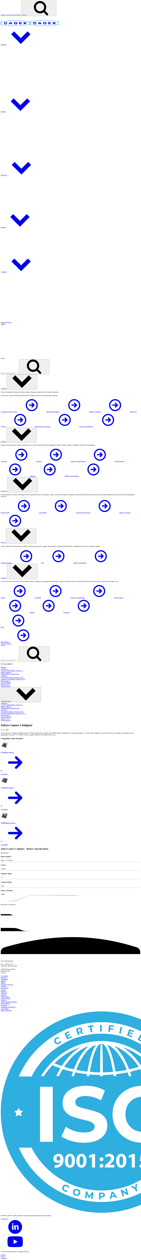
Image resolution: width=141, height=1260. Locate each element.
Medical (3, 981)
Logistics (3, 986)
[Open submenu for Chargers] (7, 676)
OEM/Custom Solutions (71, 476)
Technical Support (6, 563)
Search (24, 15)
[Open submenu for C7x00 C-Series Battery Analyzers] (23, 705)
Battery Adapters (6, 672)
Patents (32, 612)
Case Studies (42, 512)
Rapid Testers (5, 681)
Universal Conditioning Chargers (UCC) (13, 679)
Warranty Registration (79, 563)
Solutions (3, 44)
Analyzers (4, 461)
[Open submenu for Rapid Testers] (10, 681)
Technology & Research (83, 512)
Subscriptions (17, 15)
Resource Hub (5, 512)
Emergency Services (7, 984)
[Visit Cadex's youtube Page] (15, 1248)
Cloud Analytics (6, 686)
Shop (11, 15)
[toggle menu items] (7, 978)
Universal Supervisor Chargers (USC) (12, 677)
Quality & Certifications (77, 598)
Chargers (39, 461)
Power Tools (4, 988)
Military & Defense (95, 412)
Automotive (4, 979)
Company (4, 272)
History (3, 598)
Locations (66, 612)
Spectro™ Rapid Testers (78, 461)
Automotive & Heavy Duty (9, 412)
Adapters (32, 476)
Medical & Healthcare (53, 412)
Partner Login (5, 15)
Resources (4, 175)
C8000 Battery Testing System (10, 674)
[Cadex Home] (15, 30)
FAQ (42, 563)
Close (3, 356)
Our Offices (4, 976)
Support (3, 227)
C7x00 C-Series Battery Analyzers (11, 670)
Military (3, 983)
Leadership (37, 598)
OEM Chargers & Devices (9, 1002)
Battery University (6, 1010)
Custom (3, 1000)
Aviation (3, 990)
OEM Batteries (5, 1003)
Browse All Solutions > (87, 426)
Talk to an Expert (6, 322)
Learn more (4, 1219)
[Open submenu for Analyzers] (8, 669)
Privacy (3, 1256)
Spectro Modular (6, 683)
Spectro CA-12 (5, 684)
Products (3, 111)
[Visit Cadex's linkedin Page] (15, 1233)
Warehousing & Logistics (42, 426)
